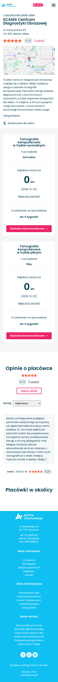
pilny (29, 264)
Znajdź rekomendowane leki (29, 636)
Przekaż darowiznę (29, 604)
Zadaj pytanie (29, 607)
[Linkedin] (35, 654)
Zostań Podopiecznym (29, 600)
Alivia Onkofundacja (29, 584)
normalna (29, 157)
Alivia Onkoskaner (29, 551)
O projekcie (29, 560)
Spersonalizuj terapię (29, 644)
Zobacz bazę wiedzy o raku (29, 632)
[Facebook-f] (23, 654)
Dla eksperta (29, 563)
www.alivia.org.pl (29, 675)
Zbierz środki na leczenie (29, 625)
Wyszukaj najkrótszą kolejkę (29, 629)
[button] (54, 5)
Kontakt (29, 575)
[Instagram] (29, 654)
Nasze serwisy (29, 616)
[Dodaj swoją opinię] (14, 41)
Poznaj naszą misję (29, 592)
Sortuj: (7, 403)
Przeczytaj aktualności (29, 596)
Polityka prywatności (29, 567)
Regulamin (29, 571)
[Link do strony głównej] (13, 5)
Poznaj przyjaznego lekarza (29, 640)
